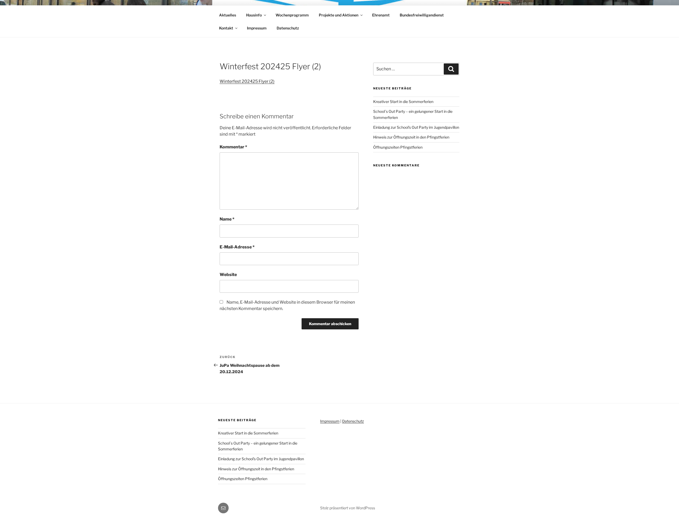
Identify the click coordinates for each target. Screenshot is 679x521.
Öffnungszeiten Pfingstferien (398, 147)
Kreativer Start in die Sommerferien (403, 101)
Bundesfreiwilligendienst (422, 15)
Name (227, 219)
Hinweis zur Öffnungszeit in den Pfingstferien (411, 137)
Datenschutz (288, 28)
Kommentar (233, 146)
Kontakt (226, 28)
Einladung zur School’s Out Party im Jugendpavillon (416, 127)
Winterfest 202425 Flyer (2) (247, 81)
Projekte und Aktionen (338, 15)
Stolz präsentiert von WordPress (347, 508)
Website (228, 274)
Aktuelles (227, 15)
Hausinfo (254, 15)
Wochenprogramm (292, 15)
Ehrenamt (381, 15)
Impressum (257, 28)
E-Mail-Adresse (237, 246)
